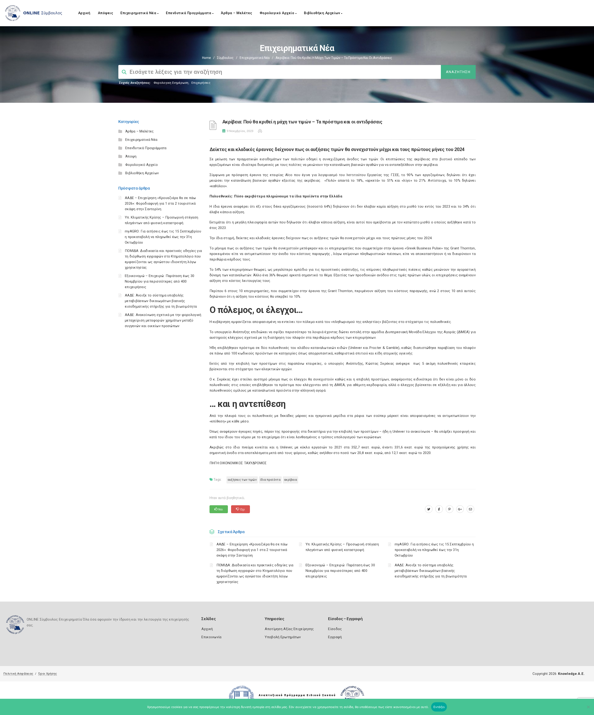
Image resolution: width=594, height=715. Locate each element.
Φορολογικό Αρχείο (277, 13)
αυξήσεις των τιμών (242, 479)
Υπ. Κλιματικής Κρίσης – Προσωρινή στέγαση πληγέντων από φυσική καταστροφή (342, 547)
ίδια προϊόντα (270, 479)
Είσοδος (335, 629)
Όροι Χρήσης (47, 673)
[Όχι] (588, 709)
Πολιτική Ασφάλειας (18, 673)
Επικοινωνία (211, 637)
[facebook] (439, 509)
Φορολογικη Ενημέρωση (171, 82)
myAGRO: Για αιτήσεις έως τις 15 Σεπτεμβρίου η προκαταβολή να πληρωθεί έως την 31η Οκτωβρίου (163, 237)
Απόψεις (105, 13)
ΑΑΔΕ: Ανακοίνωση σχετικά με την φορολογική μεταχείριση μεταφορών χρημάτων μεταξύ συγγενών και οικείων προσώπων (163, 320)
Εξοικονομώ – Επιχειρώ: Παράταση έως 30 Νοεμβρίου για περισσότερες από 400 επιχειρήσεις (159, 281)
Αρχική (84, 13)
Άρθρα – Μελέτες (236, 13)
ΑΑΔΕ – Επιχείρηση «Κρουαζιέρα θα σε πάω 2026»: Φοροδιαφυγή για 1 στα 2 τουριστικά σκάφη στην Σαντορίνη (160, 203)
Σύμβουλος (225, 58)
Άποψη (131, 156)
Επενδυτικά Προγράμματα (189, 13)
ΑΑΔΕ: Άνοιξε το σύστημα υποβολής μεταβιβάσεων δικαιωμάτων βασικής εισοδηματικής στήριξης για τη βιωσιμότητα (161, 301)
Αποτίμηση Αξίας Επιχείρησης (289, 629)
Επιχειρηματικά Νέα (138, 13)
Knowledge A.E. (571, 674)
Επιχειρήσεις (200, 82)
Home (206, 58)
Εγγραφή (335, 637)
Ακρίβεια (290, 479)
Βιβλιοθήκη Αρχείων (322, 13)
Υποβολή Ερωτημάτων (283, 637)
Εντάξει (439, 707)
